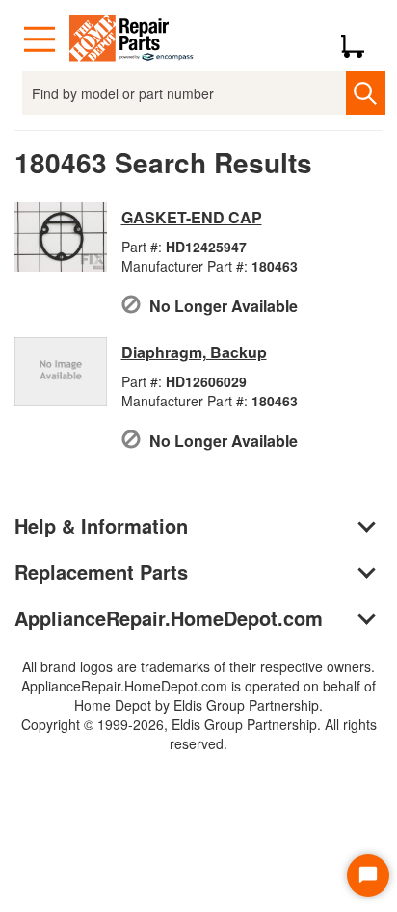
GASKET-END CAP (191, 217)
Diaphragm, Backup (194, 352)
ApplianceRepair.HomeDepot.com (168, 618)
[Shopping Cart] (360, 39)
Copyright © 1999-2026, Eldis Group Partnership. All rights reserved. (199, 734)
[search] (365, 93)
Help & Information (101, 525)
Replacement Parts (101, 572)
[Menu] (39, 39)
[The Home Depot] (132, 39)
